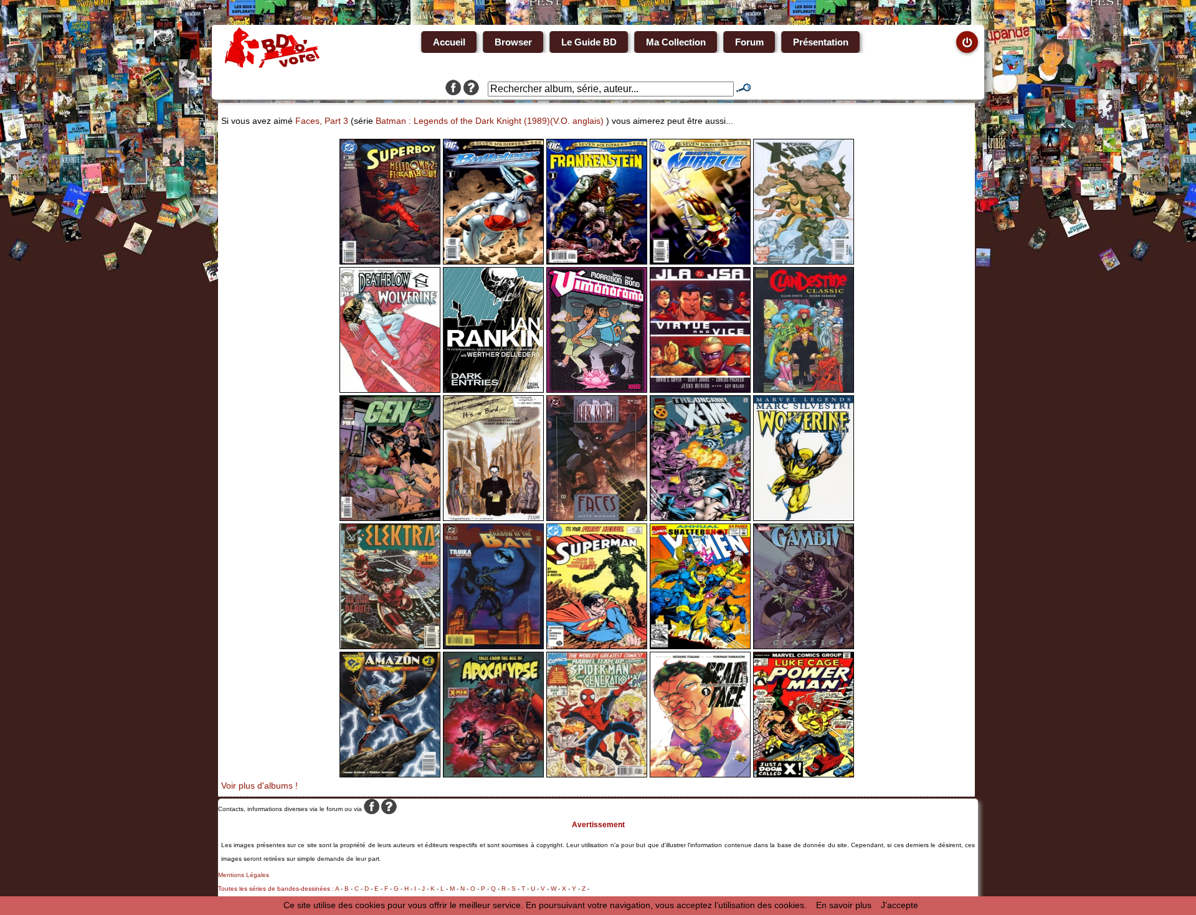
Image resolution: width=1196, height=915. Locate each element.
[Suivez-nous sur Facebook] (453, 89)
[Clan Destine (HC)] (803, 390)
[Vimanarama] (596, 390)
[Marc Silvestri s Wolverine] (803, 518)
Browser (513, 42)
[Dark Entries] (493, 390)
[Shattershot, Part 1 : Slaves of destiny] (700, 646)
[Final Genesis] (803, 261)
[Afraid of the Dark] (389, 646)
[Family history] (389, 774)
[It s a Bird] (493, 518)
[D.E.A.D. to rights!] (596, 774)
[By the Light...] (493, 774)
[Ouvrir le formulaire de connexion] (967, 42)
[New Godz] (700, 261)
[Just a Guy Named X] (803, 774)
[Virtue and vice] (700, 390)
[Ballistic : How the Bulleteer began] (493, 261)
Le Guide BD (589, 42)
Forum (749, 42)
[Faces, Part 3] (596, 518)
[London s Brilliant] (389, 518)
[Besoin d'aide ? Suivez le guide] (471, 89)
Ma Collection (676, 42)
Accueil (449, 42)
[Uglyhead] (596, 261)
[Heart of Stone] (596, 646)
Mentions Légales (243, 874)
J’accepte (899, 905)
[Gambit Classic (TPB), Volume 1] (803, 646)
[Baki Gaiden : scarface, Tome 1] (700, 774)
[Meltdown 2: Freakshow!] (389, 261)
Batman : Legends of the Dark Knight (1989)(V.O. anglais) (490, 121)
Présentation (820, 42)
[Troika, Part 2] (493, 646)
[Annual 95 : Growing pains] (700, 518)
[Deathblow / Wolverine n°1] (389, 390)
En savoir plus (843, 905)
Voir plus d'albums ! (259, 786)
